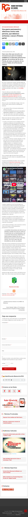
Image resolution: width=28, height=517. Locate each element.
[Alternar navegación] (2, 21)
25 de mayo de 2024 (6, 40)
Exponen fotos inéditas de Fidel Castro (12, 417)
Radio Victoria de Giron (17, 511)
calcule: (3, 363)
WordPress (18, 514)
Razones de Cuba (15, 40)
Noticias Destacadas (7, 27)
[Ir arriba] (25, 511)
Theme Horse (21, 513)
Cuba (8, 293)
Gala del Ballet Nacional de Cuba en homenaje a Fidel (12, 459)
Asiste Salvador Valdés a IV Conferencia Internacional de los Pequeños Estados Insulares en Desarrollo (14, 309)
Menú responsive (25, 1)
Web (3, 350)
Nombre (4, 339)
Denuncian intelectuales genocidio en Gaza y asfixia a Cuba (14, 435)
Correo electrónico (6, 345)
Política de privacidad (7, 513)
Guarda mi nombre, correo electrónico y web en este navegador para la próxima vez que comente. (14, 359)
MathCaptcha (6, 365)
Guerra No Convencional (14, 162)
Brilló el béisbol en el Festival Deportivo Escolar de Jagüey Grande (13, 477)
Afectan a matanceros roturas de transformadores (11, 422)
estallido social (12, 293)
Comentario (5, 322)
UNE (14, 295)
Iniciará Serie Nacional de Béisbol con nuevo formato (12, 472)
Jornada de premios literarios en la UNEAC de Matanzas (13, 302)
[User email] (14, 291)
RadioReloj (14, 453)
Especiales (16, 27)
